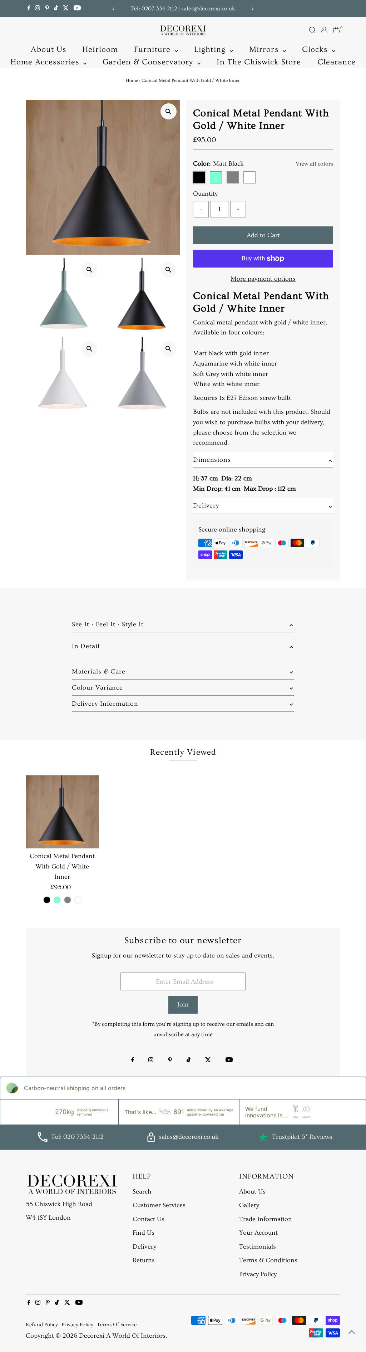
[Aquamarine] (57, 899)
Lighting (211, 49)
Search (142, 1191)
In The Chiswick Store (259, 62)
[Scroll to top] (352, 1332)
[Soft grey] (67, 899)
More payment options (263, 279)
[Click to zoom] (168, 111)
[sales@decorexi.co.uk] (151, 1140)
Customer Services (159, 1205)
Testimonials (257, 1246)
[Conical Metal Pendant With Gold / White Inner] (62, 811)
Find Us (143, 1232)
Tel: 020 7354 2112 (77, 1137)
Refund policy (42, 1325)
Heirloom (100, 49)
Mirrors (265, 49)
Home (132, 80)
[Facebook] (29, 8)
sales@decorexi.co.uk (208, 8)
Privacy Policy (258, 1274)
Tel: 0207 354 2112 (153, 8)
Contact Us (148, 1219)
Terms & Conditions (268, 1260)
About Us (48, 49)
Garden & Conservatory (149, 62)
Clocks (316, 49)
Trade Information (265, 1219)
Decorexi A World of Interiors (122, 1335)
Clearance (336, 62)
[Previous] (114, 9)
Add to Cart (263, 235)
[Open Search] (312, 30)
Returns (144, 1260)
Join (183, 1004)
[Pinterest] (47, 8)
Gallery (249, 1205)
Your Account (258, 1232)
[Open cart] (336, 30)
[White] (77, 899)
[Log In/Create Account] (324, 30)
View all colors (314, 164)
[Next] (252, 9)
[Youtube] (77, 8)
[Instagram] (37, 8)
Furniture (153, 49)
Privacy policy (77, 1325)
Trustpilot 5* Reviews (302, 1137)
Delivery (144, 1246)
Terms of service (117, 1325)
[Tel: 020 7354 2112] (43, 1140)
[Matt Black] (46, 899)
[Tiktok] (56, 8)
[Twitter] (65, 8)
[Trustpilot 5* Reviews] (263, 1137)
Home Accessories (46, 62)
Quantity (205, 193)
